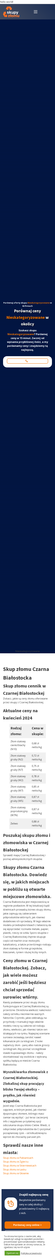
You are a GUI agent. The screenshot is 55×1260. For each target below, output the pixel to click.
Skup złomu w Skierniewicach (19, 1165)
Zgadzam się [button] (12, 1253)
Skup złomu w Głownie (16, 1173)
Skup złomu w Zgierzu (15, 1161)
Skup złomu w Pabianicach (18, 1157)
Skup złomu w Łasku (14, 1169)
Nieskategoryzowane (39, 302)
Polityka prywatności (31, 1253)
